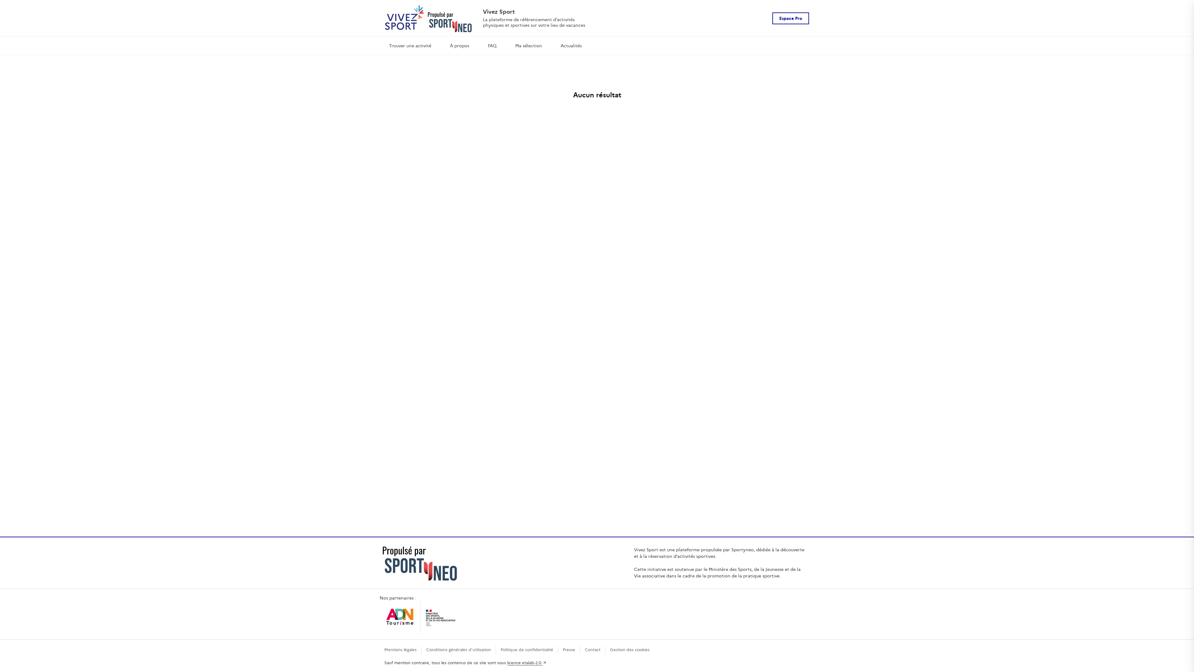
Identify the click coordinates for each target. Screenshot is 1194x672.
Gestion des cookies (630, 649)
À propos (459, 46)
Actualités (571, 46)
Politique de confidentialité (527, 649)
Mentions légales (400, 649)
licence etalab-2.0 (525, 662)
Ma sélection (528, 46)
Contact (592, 649)
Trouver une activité (410, 46)
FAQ (492, 46)
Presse (569, 649)
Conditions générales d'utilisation (458, 649)
